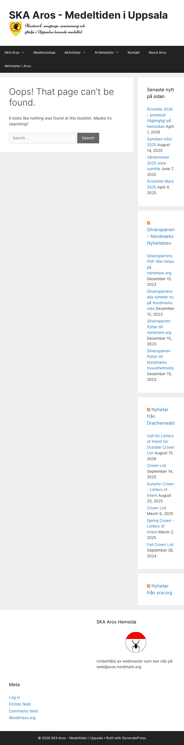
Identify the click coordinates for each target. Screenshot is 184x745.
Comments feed (23, 711)
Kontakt (134, 52)
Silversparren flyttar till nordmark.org (159, 327)
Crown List (156, 465)
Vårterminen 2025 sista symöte (158, 163)
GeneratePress (134, 738)
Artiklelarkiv (104, 52)
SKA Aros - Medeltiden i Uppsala (88, 15)
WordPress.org (22, 718)
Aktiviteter (72, 52)
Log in (14, 697)
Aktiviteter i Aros (17, 66)
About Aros (157, 52)
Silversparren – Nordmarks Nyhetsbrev (161, 236)
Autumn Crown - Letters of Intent (160, 490)
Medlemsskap (44, 52)
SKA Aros (12, 52)
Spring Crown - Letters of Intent (160, 526)
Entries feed (20, 704)
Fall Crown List (160, 544)
